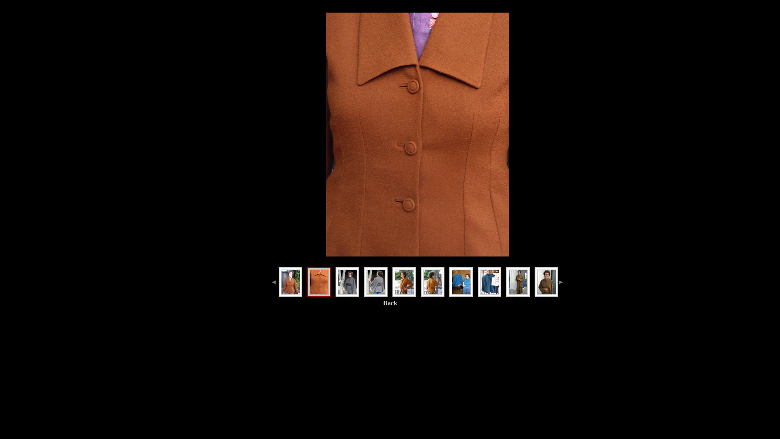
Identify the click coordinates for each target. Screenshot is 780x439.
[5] (404, 282)
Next (523, 104)
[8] (489, 282)
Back (390, 303)
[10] (546, 282)
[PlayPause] (417, 104)
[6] (432, 282)
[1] (290, 282)
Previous (311, 104)
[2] (319, 282)
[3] (347, 282)
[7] (461, 282)
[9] (518, 282)
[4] (376, 282)
